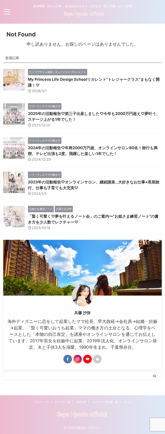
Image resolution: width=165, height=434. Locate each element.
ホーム (127, 402)
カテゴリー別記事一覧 (105, 402)
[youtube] (87, 359)
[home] (97, 359)
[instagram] (77, 359)
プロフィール (41, 402)
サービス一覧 (62, 402)
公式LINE (81, 402)
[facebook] (67, 359)
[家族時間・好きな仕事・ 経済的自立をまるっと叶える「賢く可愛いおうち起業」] (84, 16)
